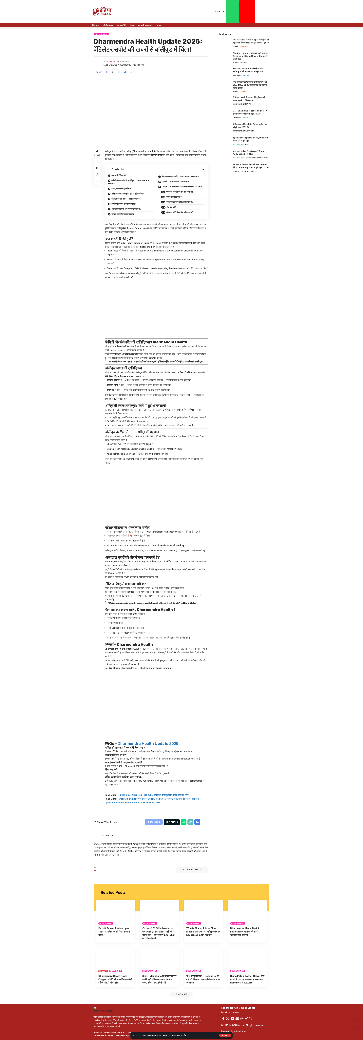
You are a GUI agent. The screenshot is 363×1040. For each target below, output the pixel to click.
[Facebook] (223, 1018)
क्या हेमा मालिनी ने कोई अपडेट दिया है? (179, 202)
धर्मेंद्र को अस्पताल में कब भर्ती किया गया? (180, 192)
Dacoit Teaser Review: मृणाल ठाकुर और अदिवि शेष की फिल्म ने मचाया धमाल (114, 931)
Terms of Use (183, 1035)
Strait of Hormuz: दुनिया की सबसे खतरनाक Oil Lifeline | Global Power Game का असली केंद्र (250, 56)
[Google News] (237, 1018)
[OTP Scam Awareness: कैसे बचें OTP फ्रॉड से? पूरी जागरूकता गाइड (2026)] (224, 114)
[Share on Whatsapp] (183, 822)
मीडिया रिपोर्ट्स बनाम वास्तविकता (122, 214)
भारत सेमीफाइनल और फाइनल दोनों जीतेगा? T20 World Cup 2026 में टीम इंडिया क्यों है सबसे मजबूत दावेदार (250, 85)
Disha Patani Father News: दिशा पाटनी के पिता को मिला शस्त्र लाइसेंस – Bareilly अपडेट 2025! (247, 979)
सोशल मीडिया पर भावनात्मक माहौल (123, 204)
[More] (131, 72)
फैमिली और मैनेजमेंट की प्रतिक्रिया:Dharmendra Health (128, 182)
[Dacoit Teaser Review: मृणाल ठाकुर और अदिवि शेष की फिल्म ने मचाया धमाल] (115, 912)
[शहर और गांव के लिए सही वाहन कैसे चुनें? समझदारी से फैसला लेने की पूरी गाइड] (224, 141)
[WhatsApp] (250, 1018)
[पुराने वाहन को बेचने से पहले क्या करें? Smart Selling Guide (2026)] (224, 155)
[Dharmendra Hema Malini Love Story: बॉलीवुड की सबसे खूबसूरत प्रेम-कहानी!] (247, 912)
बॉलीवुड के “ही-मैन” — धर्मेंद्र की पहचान (125, 198)
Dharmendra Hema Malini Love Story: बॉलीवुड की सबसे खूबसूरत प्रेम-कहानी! (244, 931)
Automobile (250, 158)
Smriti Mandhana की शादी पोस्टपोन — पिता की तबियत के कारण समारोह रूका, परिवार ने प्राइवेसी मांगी (159, 979)
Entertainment (101, 34)
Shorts (254, 11)
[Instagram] (242, 1018)
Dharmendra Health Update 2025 (148, 743)
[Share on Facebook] (106, 72)
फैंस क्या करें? (171, 207)
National (244, 63)
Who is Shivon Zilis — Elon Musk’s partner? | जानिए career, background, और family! (203, 931)
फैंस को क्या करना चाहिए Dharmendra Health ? (181, 176)
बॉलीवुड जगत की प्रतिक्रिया (121, 188)
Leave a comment (193, 870)
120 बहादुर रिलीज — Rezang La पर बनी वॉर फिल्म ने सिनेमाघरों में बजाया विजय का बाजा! (203, 979)
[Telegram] (246, 1018)
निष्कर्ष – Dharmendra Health (175, 181)
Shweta (111, 61)
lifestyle (247, 104)
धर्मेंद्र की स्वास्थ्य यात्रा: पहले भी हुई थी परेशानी (127, 193)
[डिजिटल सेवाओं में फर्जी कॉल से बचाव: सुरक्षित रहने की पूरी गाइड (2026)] (224, 128)
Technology (248, 118)
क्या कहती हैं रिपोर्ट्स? (118, 175)
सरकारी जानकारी (237, 104)
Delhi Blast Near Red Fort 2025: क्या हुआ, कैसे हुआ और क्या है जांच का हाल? (154, 795)
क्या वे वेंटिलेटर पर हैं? (174, 197)
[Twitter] (227, 1018)
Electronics (262, 158)
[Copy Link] (119, 72)
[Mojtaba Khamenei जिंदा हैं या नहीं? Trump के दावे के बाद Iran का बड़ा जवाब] (224, 72)
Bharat (236, 46)
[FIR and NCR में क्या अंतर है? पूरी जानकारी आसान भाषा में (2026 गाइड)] (224, 101)
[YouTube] (232, 1018)
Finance (236, 171)
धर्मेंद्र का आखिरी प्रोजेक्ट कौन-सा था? (179, 212)
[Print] (125, 72)
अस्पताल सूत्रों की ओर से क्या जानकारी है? (126, 209)
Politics (245, 75)
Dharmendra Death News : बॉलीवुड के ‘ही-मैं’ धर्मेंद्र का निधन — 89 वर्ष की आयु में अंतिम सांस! (115, 979)
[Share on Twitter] (112, 72)
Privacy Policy (166, 1035)
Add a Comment (125, 61)
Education (245, 171)
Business (244, 46)
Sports (243, 92)
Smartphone (248, 131)
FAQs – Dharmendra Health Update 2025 (182, 186)
